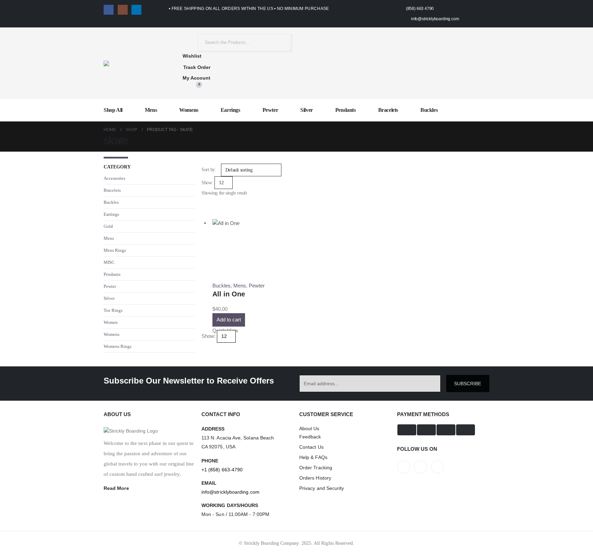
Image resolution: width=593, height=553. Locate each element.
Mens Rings (115, 250)
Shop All (113, 110)
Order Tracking (315, 467)
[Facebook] (109, 10)
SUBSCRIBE (467, 383)
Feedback (310, 436)
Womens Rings (117, 346)
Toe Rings (113, 310)
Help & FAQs (313, 457)
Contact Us (311, 447)
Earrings (230, 110)
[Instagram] (123, 10)
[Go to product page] (256, 223)
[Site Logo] (133, 63)
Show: (207, 182)
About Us (309, 428)
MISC (109, 262)
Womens (188, 110)
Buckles (429, 110)
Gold (108, 226)
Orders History (315, 478)
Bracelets (388, 110)
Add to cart (229, 319)
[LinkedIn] (136, 10)
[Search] (280, 42)
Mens (151, 110)
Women (111, 322)
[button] (204, 208)
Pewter (270, 110)
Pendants (345, 110)
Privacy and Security (321, 488)
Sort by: (208, 169)
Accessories (114, 178)
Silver (306, 110)
